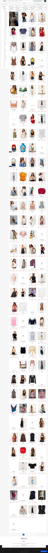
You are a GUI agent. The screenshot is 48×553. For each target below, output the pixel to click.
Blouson (5, 31)
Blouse (5, 30)
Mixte (4, 7)
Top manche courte (5, 27)
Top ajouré (5, 12)
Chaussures (5, 60)
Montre (4, 64)
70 (33, 534)
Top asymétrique (6, 13)
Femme (4, 65)
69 (31, 534)
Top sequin (5, 29)
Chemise (5, 33)
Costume (5, 37)
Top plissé (5, 28)
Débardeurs (5, 11)
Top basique (5, 14)
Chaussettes (5, 32)
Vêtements (5, 8)
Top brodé (5, 16)
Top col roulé (5, 18)
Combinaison (5, 36)
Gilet (4, 38)
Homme (4, 66)
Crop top (5, 10)
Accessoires (5, 62)
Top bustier (5, 17)
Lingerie (4, 59)
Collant (5, 35)
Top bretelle (5, 15)
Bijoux (4, 63)
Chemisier (5, 34)
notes (34, 543)
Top (4, 9)
